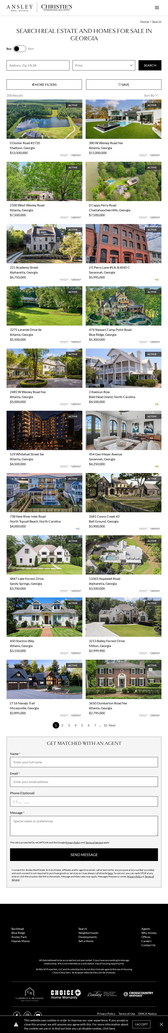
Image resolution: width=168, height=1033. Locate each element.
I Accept (141, 1024)
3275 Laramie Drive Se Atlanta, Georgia (34, 289)
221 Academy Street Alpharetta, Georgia (35, 226)
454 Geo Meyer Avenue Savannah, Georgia (116, 413)
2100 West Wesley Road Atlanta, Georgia (36, 164)
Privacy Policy (73, 842)
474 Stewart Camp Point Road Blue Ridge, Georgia (121, 289)
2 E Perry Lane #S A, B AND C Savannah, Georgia (119, 226)
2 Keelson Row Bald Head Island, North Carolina (119, 351)
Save (125, 84)
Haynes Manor (20, 941)
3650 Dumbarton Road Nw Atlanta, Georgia (117, 662)
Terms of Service (94, 842)
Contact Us (148, 945)
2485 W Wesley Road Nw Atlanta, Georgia (36, 351)
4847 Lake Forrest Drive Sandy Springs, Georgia (40, 538)
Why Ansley (149, 933)
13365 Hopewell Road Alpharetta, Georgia (115, 538)
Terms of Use (127, 1013)
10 (105, 725)
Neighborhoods (88, 933)
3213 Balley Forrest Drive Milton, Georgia (115, 600)
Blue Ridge (18, 933)
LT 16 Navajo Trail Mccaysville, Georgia (34, 662)
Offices (145, 937)
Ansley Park (19, 937)
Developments (87, 937)
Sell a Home (85, 941)
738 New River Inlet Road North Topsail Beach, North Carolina (44, 477)
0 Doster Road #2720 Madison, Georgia (34, 102)
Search (82, 928)
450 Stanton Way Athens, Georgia (30, 600)
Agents (145, 928)
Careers (146, 941)
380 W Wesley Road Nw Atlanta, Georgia (114, 102)
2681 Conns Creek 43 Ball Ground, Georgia (116, 475)
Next (112, 725)
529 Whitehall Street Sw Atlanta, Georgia (35, 413)
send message (84, 854)
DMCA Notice (147, 1013)
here (110, 873)
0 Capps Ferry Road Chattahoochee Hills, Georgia (120, 164)
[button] (161, 1024)
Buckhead (17, 928)
